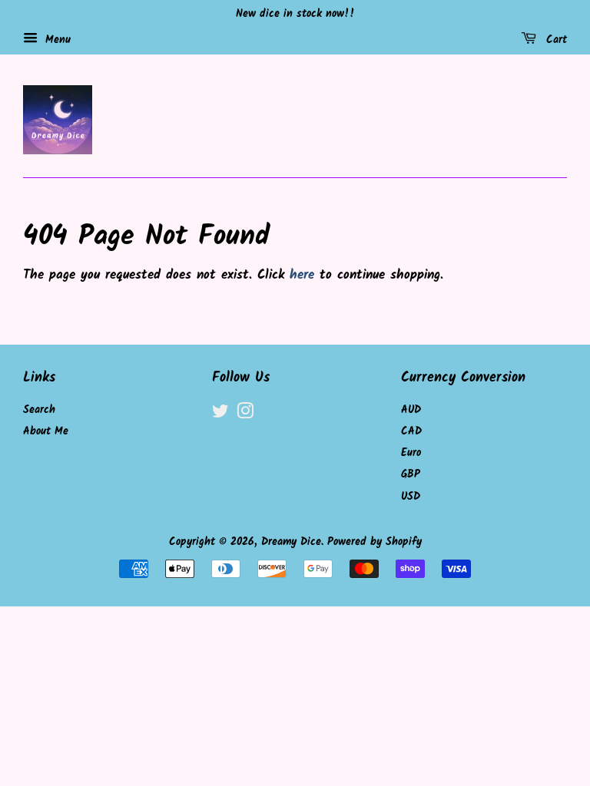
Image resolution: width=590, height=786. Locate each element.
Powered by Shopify (374, 542)
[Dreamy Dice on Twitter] (220, 415)
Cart (554, 39)
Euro (411, 453)
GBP (410, 475)
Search (39, 410)
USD (410, 497)
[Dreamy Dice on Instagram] (245, 415)
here (302, 275)
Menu (56, 39)
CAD (411, 432)
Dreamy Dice (291, 542)
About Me (45, 432)
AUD (411, 410)
